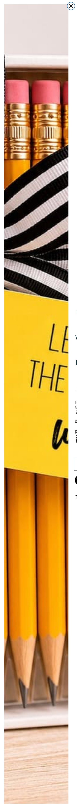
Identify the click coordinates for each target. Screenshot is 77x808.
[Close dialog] (71, 6)
